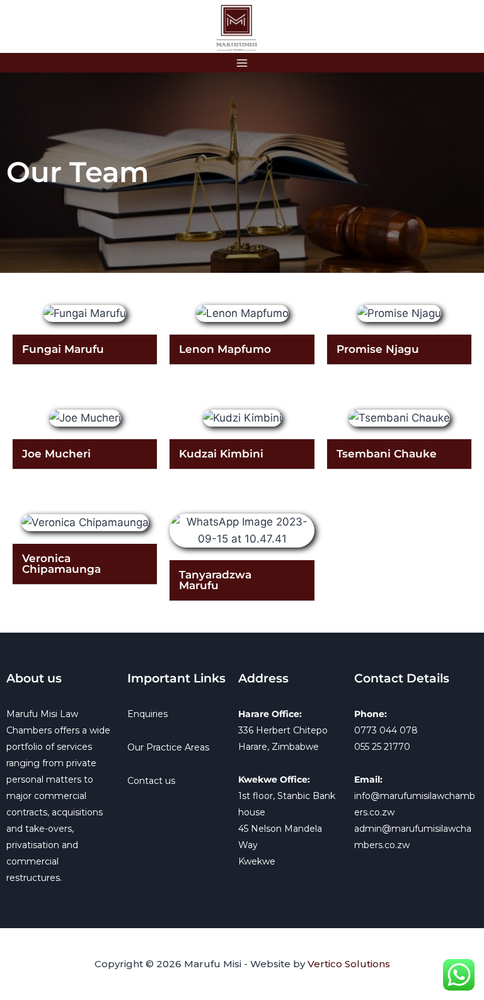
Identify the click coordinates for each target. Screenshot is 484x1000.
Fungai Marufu (63, 349)
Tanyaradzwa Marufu (215, 580)
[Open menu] (242, 62)
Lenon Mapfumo (225, 349)
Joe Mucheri (56, 453)
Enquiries (147, 714)
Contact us (151, 780)
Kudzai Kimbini (221, 453)
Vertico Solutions (349, 964)
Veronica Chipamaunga (61, 563)
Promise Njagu (378, 349)
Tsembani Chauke (387, 453)
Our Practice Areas (168, 747)
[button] (85, 350)
